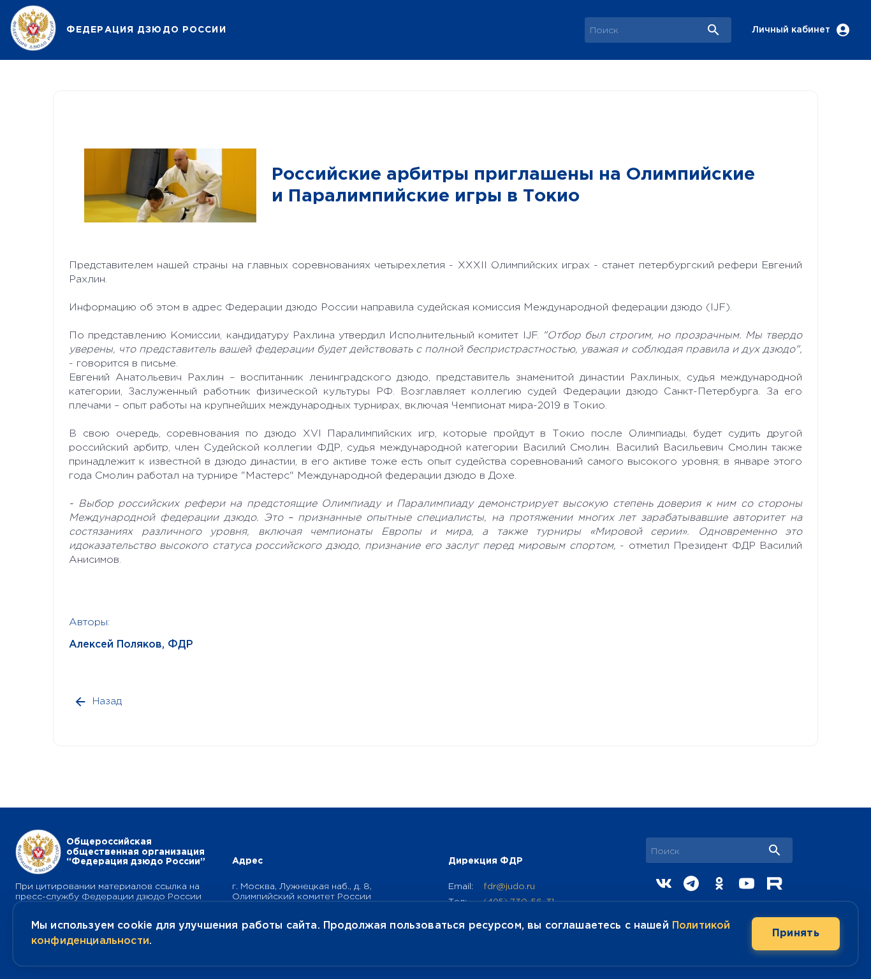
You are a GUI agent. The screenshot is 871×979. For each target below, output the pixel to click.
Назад (107, 701)
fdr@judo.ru (509, 886)
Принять (795, 933)
